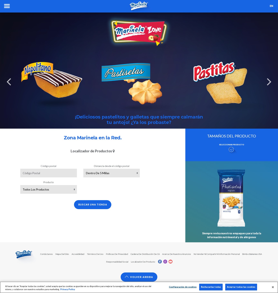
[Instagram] (165, 261)
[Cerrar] (272, 287)
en (271, 5)
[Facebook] (160, 261)
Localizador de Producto (143, 262)
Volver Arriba (141, 277)
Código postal (48, 165)
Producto (48, 182)
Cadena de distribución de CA (145, 254)
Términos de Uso (95, 254)
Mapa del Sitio (62, 254)
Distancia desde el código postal (111, 165)
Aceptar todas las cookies (241, 287)
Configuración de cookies (183, 287)
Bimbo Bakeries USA (252, 254)
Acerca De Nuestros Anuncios (176, 254)
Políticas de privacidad (117, 254)
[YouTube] (170, 261)
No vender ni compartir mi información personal (217, 254)
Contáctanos (46, 254)
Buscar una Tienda (92, 204)
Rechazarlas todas (211, 287)
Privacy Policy (67, 289)
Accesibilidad (78, 254)
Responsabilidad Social (117, 262)
